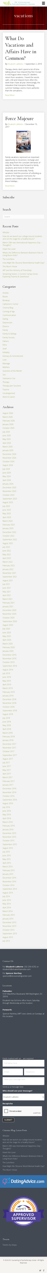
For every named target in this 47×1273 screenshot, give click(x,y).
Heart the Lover (9, 249)
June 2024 (7, 472)
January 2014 (8, 918)
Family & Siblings (9, 333)
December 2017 (9, 744)
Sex (4, 374)
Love (5, 359)
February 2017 (9, 781)
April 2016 (7, 818)
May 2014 (7, 903)
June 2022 (7, 550)
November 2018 (9, 703)
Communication (9, 315)
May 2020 (7, 636)
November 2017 (9, 747)
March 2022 (8, 562)
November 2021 (9, 573)
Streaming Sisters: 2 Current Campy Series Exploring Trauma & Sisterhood (20, 275)
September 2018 (10, 710)
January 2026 (8, 424)
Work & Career (9, 397)
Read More (9, 95)
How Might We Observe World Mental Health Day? (23, 263)
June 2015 (7, 855)
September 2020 (10, 621)
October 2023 (8, 495)
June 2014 (7, 900)
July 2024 (6, 469)
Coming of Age (9, 311)
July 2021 (6, 584)
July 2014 (6, 896)
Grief (5, 348)
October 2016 (8, 796)
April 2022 (7, 558)
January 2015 (8, 874)
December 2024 (9, 454)
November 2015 (9, 837)
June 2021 (7, 588)
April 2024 (7, 480)
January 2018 (8, 740)
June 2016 (7, 811)
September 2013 (10, 933)
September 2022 (10, 539)
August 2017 (8, 759)
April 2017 (7, 773)
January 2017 (8, 785)
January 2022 (8, 569)
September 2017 (10, 755)
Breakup (6, 300)
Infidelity (6, 352)
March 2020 (8, 643)
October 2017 (8, 751)
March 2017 (8, 777)
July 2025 (6, 432)
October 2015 (8, 840)
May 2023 (7, 513)
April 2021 (7, 595)
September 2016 (10, 799)
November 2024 (9, 458)
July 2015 (6, 851)
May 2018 (7, 725)
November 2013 (9, 926)
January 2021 (8, 606)
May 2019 (7, 681)
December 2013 (9, 922)
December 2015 (9, 833)
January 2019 (8, 695)
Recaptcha (8, 1103)
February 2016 (9, 825)
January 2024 (8, 484)
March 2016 (8, 822)
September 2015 (10, 844)
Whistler (6, 232)
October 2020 (8, 617)
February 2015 (9, 870)
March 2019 (8, 688)
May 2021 (7, 591)
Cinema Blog (8, 307)
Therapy (6, 382)
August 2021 (8, 580)
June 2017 (7, 766)
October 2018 (8, 707)
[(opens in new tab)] (23, 1181)
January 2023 (8, 528)
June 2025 (7, 435)
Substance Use (9, 378)
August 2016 (8, 803)
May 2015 (7, 859)
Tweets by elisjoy (10, 1245)
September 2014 (10, 889)
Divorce (6, 326)
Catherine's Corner (10, 304)
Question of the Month (12, 371)
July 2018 (6, 718)
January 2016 (8, 829)
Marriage (6, 363)
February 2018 (9, 736)
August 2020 (8, 625)
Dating (5, 319)
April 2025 (7, 443)
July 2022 (6, 547)
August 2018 (8, 714)
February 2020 (9, 647)
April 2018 (7, 729)
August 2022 (8, 543)
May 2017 (7, 770)
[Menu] (43, 3)
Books (5, 296)
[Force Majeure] (23, 141)
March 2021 (8, 599)
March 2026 (8, 417)
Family (5, 330)
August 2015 (8, 848)
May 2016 (7, 814)
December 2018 (9, 699)
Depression (7, 322)
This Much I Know (10, 266)
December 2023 (9, 487)
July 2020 (6, 628)
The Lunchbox (8, 259)
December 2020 (9, 610)
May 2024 (7, 476)
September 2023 (10, 498)
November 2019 (9, 658)
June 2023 (7, 510)
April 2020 (7, 640)
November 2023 (9, 491)
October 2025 (8, 428)
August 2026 (8, 413)
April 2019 (7, 684)
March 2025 (8, 446)
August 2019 (8, 669)
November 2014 (9, 881)
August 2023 (8, 502)
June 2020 (7, 632)
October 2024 (8, 461)
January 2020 (8, 651)
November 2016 (9, 792)
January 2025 (8, 450)
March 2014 (8, 911)
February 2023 (9, 524)
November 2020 (9, 614)
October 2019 (8, 662)
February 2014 (9, 915)
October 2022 (8, 536)
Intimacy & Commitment (13, 356)
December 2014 (9, 877)
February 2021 (9, 602)
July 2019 (6, 673)
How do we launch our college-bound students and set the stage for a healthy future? (22, 237)
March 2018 (8, 733)
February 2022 (9, 565)
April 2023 (7, 517)
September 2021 (10, 576)
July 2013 (6, 941)
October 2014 (8, 885)
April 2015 (7, 863)
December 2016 (9, 788)
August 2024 (8, 465)
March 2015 (8, 866)
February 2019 (9, 692)
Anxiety (5, 293)
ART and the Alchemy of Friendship (17, 270)
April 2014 (7, 907)
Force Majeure (19, 118)
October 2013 (8, 930)
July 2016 (6, 807)
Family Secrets (9, 337)
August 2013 (8, 937)
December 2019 (9, 655)
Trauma (6, 389)
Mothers (6, 367)
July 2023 (6, 506)
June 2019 (7, 677)
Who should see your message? (17, 1091)
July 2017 (6, 762)
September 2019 (10, 666)
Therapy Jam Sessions (12, 385)
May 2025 (7, 439)
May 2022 (7, 554)
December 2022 (9, 532)
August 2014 (8, 892)
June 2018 (7, 721)
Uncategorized (9, 393)
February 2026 (9, 420)
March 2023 (8, 521)
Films (5, 345)
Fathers (6, 341)
